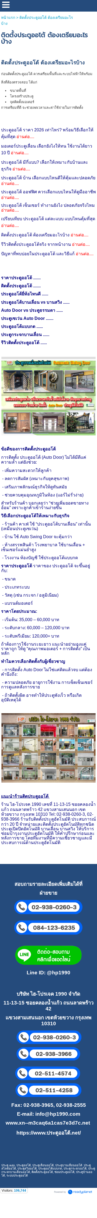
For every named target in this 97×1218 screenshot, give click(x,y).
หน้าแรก (8, 17)
